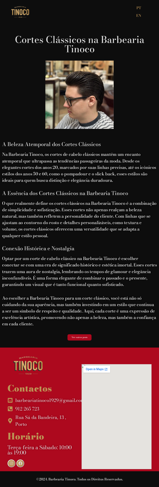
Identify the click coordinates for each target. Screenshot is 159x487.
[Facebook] (20, 463)
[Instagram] (11, 463)
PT (138, 8)
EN (138, 15)
